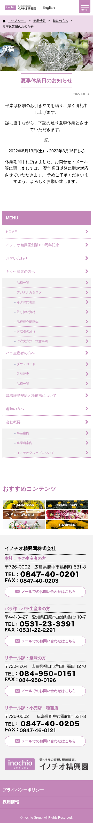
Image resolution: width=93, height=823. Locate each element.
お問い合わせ (17, 258)
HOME (11, 232)
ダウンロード (26, 364)
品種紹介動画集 (27, 322)
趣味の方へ (15, 409)
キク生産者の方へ (20, 271)
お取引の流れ (26, 331)
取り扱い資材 (26, 312)
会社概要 (13, 422)
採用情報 (11, 802)
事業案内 (23, 433)
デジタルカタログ (29, 292)
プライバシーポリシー (23, 790)
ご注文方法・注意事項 (32, 341)
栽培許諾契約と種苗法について (31, 395)
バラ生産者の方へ (20, 353)
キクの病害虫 (26, 302)
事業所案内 (24, 443)
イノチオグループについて (35, 453)
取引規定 (23, 374)
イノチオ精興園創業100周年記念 (32, 245)
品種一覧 (23, 282)
